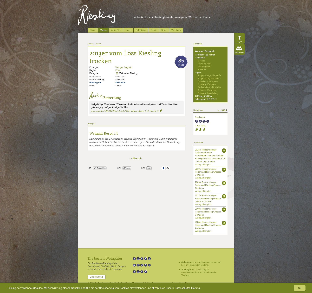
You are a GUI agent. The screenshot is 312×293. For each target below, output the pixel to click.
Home (93, 30)
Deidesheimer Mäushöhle (209, 87)
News (164, 30)
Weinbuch (176, 30)
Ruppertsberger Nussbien (209, 78)
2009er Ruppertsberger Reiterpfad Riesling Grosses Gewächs (208, 212)
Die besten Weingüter (105, 258)
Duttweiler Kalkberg (206, 84)
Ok (299, 287)
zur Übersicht (136, 158)
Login (239, 42)
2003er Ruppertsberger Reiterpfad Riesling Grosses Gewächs (208, 185)
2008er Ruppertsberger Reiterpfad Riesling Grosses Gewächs (208, 225)
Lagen (128, 30)
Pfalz (117, 70)
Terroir (153, 30)
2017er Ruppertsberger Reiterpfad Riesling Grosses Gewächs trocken (208, 198)
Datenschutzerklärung (187, 288)
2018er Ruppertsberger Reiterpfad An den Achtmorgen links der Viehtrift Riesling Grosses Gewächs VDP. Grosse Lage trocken (210, 156)
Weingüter (116, 30)
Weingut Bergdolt (123, 67)
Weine (103, 30)
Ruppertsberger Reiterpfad (209, 75)
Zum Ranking (96, 277)
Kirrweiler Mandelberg (207, 81)
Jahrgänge (141, 30)
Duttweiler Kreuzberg (207, 90)
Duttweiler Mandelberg (207, 93)
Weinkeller (239, 52)
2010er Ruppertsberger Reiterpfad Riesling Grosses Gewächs (208, 172)
